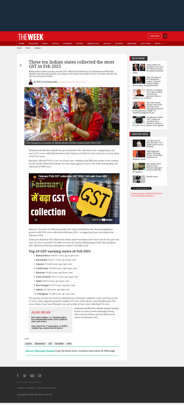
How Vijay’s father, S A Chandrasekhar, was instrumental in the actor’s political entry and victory (49, 319)
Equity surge (152, 176)
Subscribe (154, 36)
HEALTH (107, 44)
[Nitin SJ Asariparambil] (31, 82)
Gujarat (28, 344)
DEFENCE (119, 44)
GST (50, 344)
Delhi (69, 344)
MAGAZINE (33, 44)
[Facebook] (19, 376)
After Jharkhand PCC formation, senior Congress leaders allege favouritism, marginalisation (147, 81)
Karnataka (59, 344)
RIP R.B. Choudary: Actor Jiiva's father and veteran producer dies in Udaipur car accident (148, 94)
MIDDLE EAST (93, 44)
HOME (21, 44)
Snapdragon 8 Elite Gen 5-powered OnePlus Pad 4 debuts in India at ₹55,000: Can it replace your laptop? (148, 121)
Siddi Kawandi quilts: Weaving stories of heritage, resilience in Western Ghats (148, 155)
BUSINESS (67, 44)
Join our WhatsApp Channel (40, 351)
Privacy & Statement (46, 388)
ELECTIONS (145, 44)
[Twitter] (24, 376)
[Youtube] (32, 376)
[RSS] (39, 376)
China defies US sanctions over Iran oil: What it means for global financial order (148, 69)
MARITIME (131, 44)
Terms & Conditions (26, 388)
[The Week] (31, 36)
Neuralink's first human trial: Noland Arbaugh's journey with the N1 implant (147, 168)
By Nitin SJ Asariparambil (45, 82)
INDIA (45, 44)
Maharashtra (40, 344)
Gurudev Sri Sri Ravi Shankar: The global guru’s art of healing (154, 144)
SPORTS (79, 44)
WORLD (55, 44)
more (157, 44)
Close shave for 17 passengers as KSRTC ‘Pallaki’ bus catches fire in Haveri (49, 327)
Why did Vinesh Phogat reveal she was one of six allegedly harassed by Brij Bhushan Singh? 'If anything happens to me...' (148, 108)
